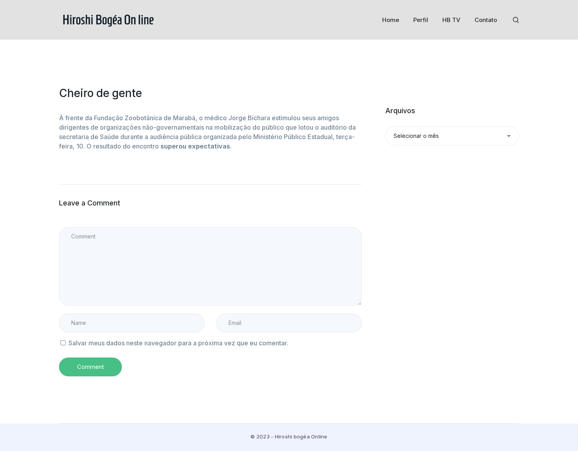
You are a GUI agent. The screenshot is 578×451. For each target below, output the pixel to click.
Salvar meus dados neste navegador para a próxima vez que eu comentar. (178, 343)
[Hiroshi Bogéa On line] (108, 19)
